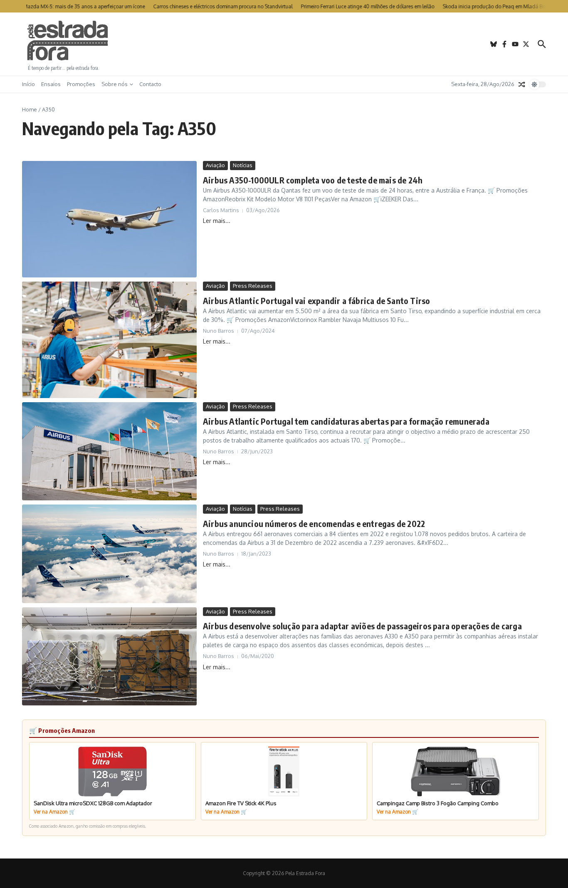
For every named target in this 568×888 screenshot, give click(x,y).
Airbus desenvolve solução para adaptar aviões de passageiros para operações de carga (362, 626)
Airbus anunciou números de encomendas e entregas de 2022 (314, 523)
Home (29, 109)
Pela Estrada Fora (68, 41)
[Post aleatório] (522, 84)
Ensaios (51, 84)
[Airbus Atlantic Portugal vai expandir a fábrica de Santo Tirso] (109, 340)
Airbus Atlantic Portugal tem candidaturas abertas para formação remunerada (346, 421)
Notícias (242, 165)
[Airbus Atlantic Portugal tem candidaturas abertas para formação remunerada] (109, 451)
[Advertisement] (284, 44)
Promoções (81, 84)
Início (28, 84)
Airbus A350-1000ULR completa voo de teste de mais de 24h (312, 180)
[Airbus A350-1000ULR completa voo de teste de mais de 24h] (109, 219)
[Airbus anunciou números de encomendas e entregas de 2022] (109, 554)
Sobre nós (114, 84)
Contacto (150, 84)
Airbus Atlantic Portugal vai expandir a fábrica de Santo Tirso (316, 300)
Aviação (215, 165)
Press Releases (252, 285)
